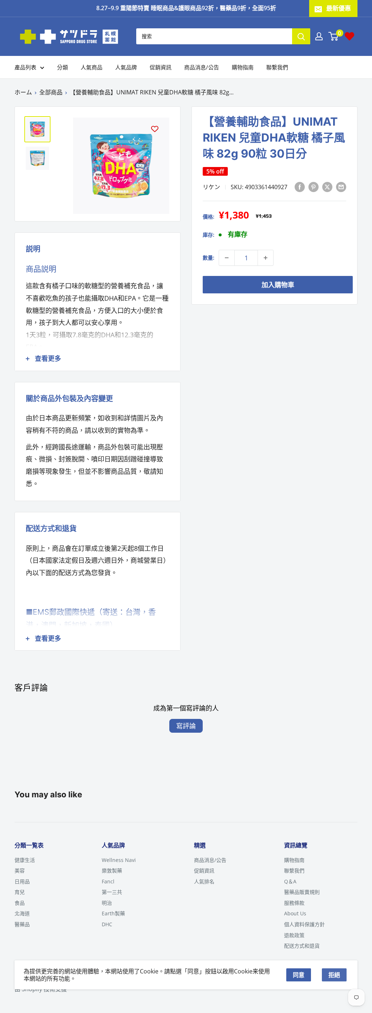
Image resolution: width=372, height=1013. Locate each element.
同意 (298, 975)
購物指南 (243, 67)
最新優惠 (338, 8)
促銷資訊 (160, 67)
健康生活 (25, 860)
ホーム (23, 92)
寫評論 (186, 725)
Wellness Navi (119, 860)
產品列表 (25, 67)
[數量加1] (265, 257)
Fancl (108, 881)
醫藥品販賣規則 (302, 891)
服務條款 (294, 902)
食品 (20, 902)
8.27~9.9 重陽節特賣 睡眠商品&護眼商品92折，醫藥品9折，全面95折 (186, 8)
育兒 (20, 891)
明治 (107, 902)
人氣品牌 (126, 67)
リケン (211, 187)
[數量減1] (226, 257)
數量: (208, 257)
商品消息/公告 (201, 67)
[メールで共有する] (341, 186)
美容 (20, 870)
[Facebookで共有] (300, 186)
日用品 (22, 881)
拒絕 (334, 975)
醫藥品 (22, 924)
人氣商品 (91, 67)
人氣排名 (204, 881)
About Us (295, 913)
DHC (107, 924)
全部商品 (50, 92)
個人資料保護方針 (304, 924)
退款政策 (294, 935)
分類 (62, 67)
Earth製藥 (113, 913)
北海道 (22, 913)
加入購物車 (278, 284)
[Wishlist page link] (349, 36)
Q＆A (290, 881)
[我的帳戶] (319, 36)
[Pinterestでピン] (313, 186)
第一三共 (112, 891)
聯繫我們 (277, 67)
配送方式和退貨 (302, 945)
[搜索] (301, 36)
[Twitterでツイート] (327, 186)
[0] (333, 36)
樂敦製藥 (112, 870)
